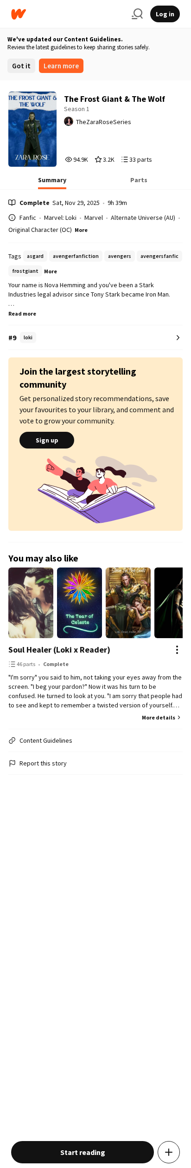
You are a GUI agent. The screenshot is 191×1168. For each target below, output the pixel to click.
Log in (165, 14)
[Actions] (177, 650)
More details (158, 717)
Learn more (61, 65)
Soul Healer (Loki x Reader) (59, 649)
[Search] (137, 14)
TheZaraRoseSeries (103, 122)
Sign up (47, 440)
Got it (21, 65)
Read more (22, 313)
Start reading (82, 1152)
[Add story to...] (169, 1152)
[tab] (52, 182)
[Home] (67, 14)
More (81, 229)
